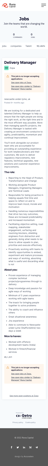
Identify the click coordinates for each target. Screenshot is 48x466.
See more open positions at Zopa (24, 396)
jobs (4, 46)
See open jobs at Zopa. (21, 82)
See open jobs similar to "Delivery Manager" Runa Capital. (26, 87)
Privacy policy (18, 422)
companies (16, 46)
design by (24, 456)
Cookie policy (30, 422)
